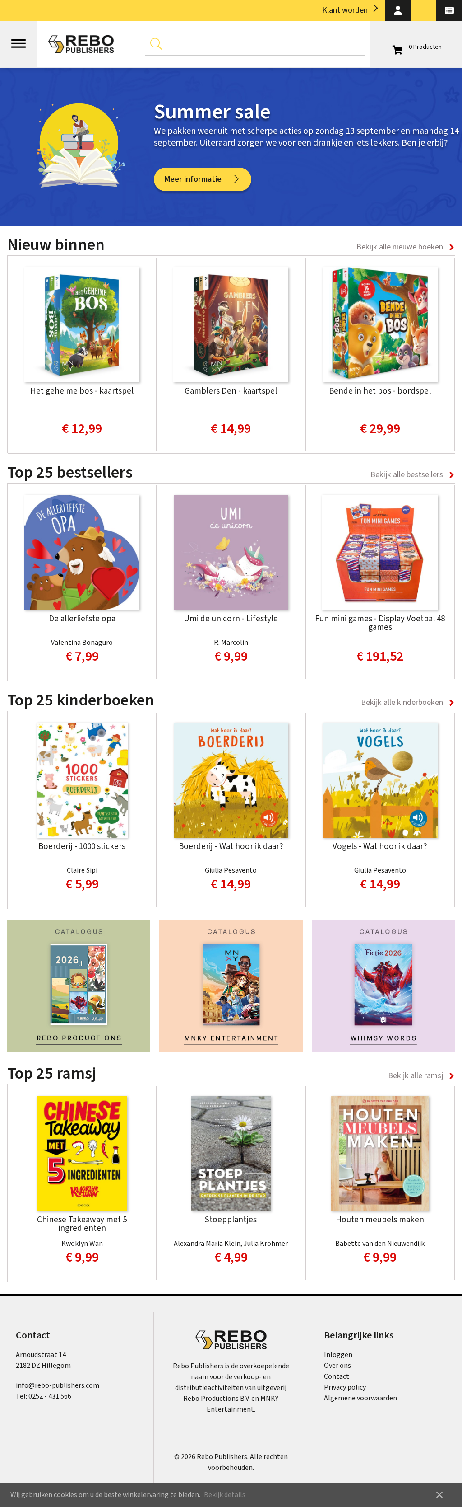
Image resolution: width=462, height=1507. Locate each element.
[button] (398, 10)
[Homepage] (81, 44)
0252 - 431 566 (49, 1396)
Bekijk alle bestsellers (406, 474)
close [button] (439, 1494)
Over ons (337, 1366)
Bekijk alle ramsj (415, 1075)
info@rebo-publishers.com (57, 1385)
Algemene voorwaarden (360, 1398)
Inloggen (338, 1355)
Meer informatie (193, 179)
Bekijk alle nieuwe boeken (399, 247)
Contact (336, 1376)
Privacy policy (345, 1387)
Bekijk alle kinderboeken (402, 702)
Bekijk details (224, 1495)
